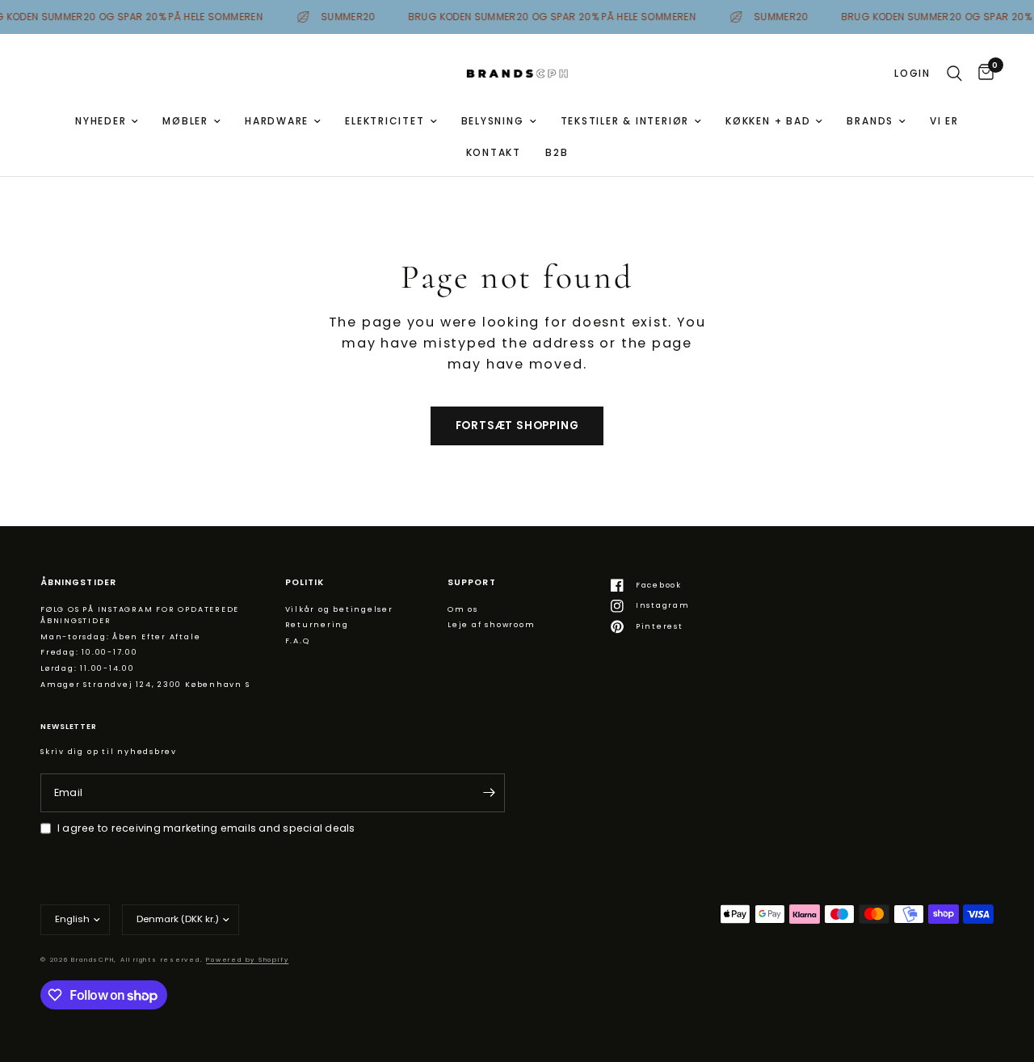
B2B (556, 152)
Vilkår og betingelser (339, 609)
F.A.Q (297, 640)
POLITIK (304, 583)
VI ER (944, 121)
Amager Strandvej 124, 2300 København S (145, 684)
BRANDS (870, 121)
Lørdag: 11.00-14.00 (87, 668)
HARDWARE (277, 121)
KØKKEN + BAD (767, 121)
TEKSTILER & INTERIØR (625, 121)
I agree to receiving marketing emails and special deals (206, 828)
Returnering (317, 624)
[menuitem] (106, 121)
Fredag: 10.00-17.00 (89, 652)
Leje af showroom (491, 624)
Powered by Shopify (247, 959)
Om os (463, 609)
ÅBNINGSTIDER (78, 583)
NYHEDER (100, 121)
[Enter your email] (489, 792)
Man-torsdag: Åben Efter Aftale (120, 636)
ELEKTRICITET (384, 121)
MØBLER (185, 121)
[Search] (954, 73)
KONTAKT (493, 152)
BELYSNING (492, 121)
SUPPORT (471, 583)
